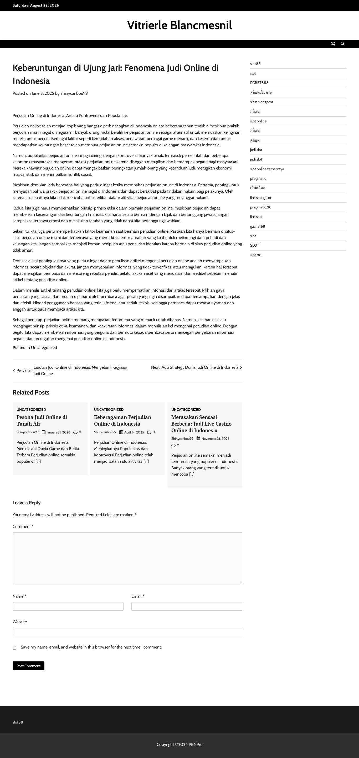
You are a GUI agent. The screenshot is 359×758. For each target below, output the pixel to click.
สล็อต (255, 111)
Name (19, 596)
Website (20, 621)
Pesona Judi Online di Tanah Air (42, 420)
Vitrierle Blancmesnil (179, 25)
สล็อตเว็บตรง (261, 92)
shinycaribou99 (74, 93)
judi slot (256, 149)
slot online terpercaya (267, 169)
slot (253, 73)
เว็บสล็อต (257, 188)
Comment (23, 526)
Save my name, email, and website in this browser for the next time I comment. (91, 647)
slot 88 (255, 255)
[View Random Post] (333, 44)
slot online (258, 121)
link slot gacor (260, 197)
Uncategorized (44, 347)
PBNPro (196, 744)
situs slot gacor (261, 101)
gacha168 (257, 226)
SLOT (254, 245)
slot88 (255, 63)
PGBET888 (259, 82)
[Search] (342, 44)
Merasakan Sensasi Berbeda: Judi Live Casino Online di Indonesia (201, 423)
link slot (256, 216)
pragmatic (258, 178)
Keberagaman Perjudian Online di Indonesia (122, 420)
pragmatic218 (260, 207)
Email (137, 596)
